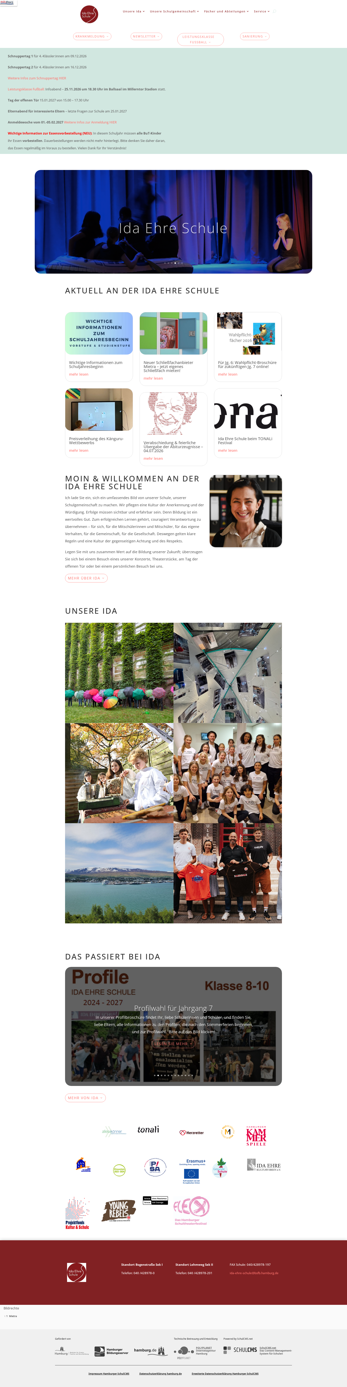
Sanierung (253, 36)
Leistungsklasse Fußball (198, 39)
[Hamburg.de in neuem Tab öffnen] (151, 1352)
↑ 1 (6, 1316)
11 (189, 1075)
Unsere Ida (132, 11)
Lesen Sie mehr (171, 1047)
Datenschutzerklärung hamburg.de (160, 1373)
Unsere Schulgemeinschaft (173, 11)
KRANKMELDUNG (90, 36)
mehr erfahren (201, 654)
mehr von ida (83, 1097)
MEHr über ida (84, 578)
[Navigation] (8, 3)
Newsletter (144, 36)
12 (192, 1075)
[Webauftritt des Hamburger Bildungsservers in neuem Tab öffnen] (111, 1352)
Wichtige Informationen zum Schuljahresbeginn (95, 364)
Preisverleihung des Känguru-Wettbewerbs (96, 440)
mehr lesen (78, 374)
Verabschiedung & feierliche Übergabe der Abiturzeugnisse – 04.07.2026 (173, 446)
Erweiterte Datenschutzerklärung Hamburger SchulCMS (225, 1373)
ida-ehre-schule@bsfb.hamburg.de (254, 1273)
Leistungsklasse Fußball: (26, 89)
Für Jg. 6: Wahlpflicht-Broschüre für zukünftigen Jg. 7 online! (247, 364)
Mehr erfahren (93, 654)
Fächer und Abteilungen (225, 11)
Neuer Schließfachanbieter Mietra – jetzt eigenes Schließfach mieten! (168, 366)
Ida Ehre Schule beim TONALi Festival (245, 440)
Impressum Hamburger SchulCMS (109, 1373)
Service (260, 11)
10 (185, 1075)
